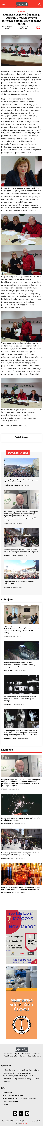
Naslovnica (8, 1054)
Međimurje (7, 704)
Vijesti (17, 1054)
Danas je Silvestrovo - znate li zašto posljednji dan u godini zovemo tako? (21, 819)
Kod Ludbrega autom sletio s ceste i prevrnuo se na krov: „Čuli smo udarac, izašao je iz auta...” (19, 665)
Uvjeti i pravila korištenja (13, 1095)
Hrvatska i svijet (10, 555)
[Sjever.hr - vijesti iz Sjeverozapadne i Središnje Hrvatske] (21, 4)
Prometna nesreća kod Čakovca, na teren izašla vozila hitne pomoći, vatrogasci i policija (20, 699)
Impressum (7, 1092)
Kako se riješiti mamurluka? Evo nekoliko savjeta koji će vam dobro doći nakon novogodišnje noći (20, 888)
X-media (24, 1123)
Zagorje (21, 11)
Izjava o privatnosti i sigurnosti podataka (19, 1098)
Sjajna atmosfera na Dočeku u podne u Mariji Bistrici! (19, 583)
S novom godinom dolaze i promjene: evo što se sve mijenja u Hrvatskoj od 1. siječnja (21, 551)
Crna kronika (8, 670)
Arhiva (5, 1105)
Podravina (36, 1054)
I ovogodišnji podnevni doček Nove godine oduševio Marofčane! (21, 481)
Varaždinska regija (11, 485)
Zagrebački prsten (34, 1056)
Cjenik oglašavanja (10, 1101)
